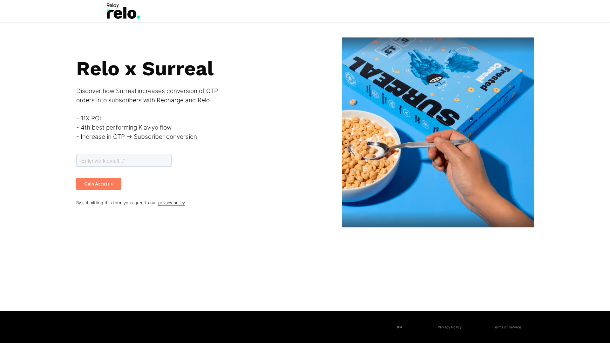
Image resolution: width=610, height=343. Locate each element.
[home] (123, 11)
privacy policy (171, 202)
